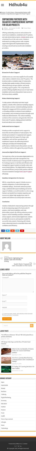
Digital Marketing (6, 397)
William (6, 28)
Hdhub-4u (19, 443)
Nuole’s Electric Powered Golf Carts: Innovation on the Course (22, 264)
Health (3, 416)
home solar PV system (25, 171)
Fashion (3, 406)
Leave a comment (8, 29)
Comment (5, 277)
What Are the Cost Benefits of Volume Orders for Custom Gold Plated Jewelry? (23, 350)
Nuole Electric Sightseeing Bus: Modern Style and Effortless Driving (13, 259)
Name (4, 295)
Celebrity (3, 394)
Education (4, 403)
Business (3, 391)
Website (4, 307)
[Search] (31, 325)
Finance (3, 410)
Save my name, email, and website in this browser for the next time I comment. (17, 314)
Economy (3, 400)
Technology (4, 428)
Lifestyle (3, 422)
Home (3, 12)
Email (4, 301)
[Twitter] (19, 446)
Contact (25, 443)
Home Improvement (7, 419)
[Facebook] (17, 446)
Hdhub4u (18, 4)
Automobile (4, 385)
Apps (2, 382)
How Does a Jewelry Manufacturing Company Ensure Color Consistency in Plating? (23, 359)
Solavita (23, 37)
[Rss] (15, 446)
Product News (10, 12)
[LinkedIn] (21, 446)
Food (2, 413)
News (2, 425)
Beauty (3, 388)
